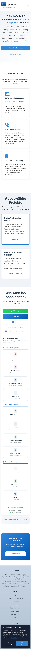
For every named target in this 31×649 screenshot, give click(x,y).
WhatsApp (16, 311)
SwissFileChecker (15, 608)
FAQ (15, 617)
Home (15, 595)
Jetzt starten (15, 554)
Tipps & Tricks (15, 614)
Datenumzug (15, 605)
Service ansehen (15, 273)
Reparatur (15, 602)
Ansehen (15, 239)
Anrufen (16, 316)
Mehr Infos (14, 638)
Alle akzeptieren (22, 643)
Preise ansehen (15, 54)
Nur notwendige (9, 643)
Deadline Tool (15, 611)
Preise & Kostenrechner (15, 599)
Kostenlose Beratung (15, 48)
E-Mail (17, 322)
